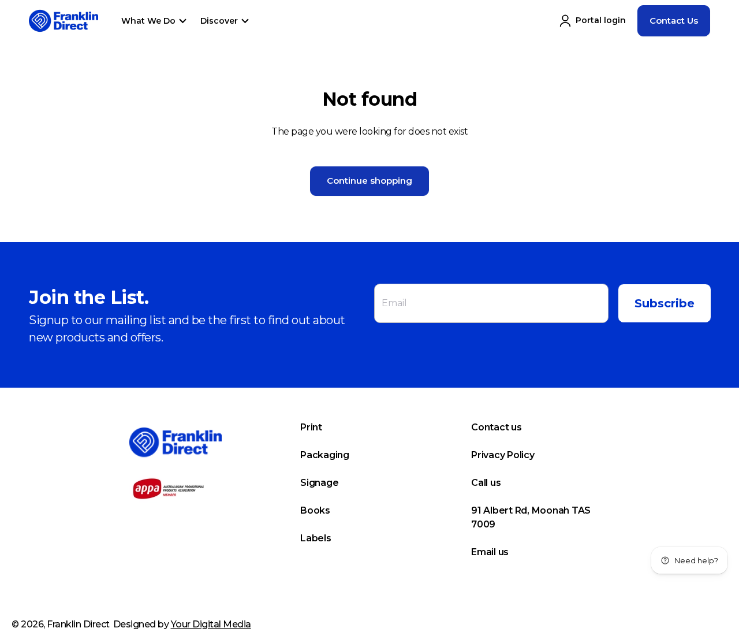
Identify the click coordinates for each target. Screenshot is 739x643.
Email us (490, 552)
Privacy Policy (503, 454)
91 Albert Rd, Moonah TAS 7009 (531, 517)
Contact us (496, 427)
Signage (319, 482)
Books (315, 510)
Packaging (324, 454)
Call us (486, 482)
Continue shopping (369, 180)
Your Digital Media (211, 624)
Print (311, 427)
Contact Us (674, 20)
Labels (315, 538)
